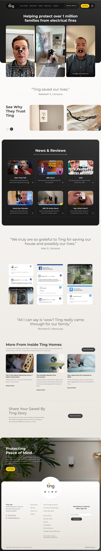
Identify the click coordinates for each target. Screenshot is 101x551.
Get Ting (85, 5)
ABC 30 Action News (50, 208)
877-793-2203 (12, 515)
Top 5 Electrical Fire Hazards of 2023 (79, 376)
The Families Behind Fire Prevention (46, 376)
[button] (11, 129)
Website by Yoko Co (90, 547)
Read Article (10, 386)
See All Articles (88, 349)
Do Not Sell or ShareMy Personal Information (50, 536)
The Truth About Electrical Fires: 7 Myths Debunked (19, 376)
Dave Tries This (20, 178)
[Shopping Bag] (92, 6)
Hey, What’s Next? (81, 208)
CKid (81, 178)
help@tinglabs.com (14, 518)
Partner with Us (71, 5)
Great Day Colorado (20, 208)
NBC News (50, 178)
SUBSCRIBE (76, 519)
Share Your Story (75, 416)
